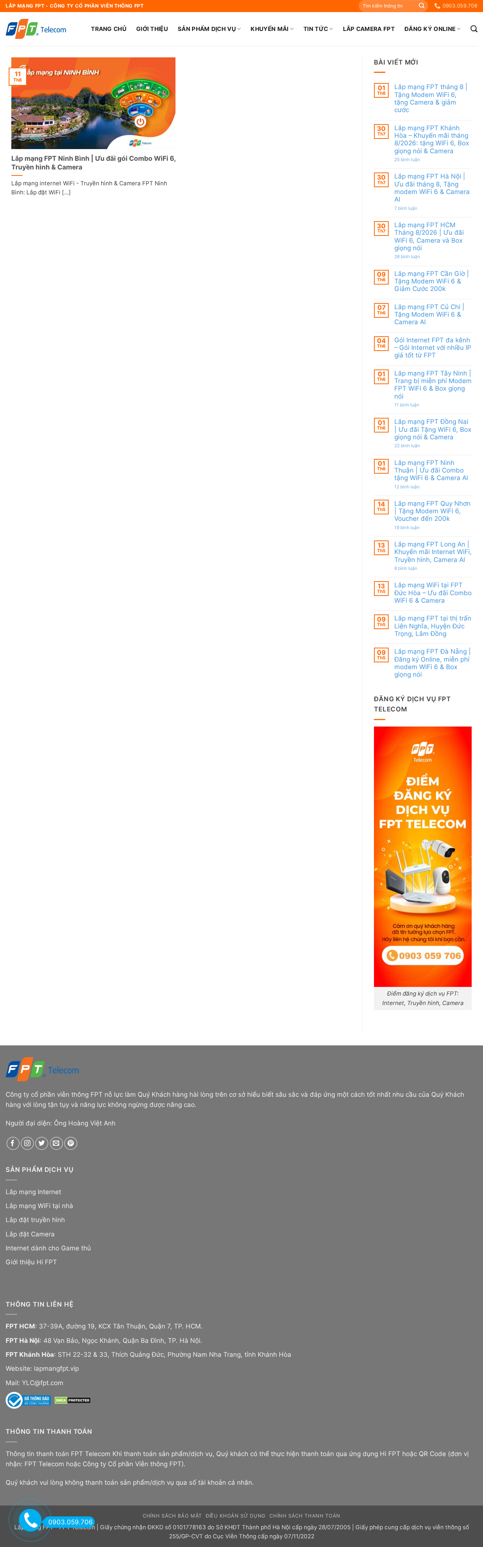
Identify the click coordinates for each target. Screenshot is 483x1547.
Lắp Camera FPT (369, 28)
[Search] (474, 29)
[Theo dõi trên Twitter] (41, 1143)
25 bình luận (415, 159)
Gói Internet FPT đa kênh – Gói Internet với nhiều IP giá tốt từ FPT (432, 347)
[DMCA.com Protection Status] (73, 1400)
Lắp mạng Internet (33, 1192)
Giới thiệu (152, 28)
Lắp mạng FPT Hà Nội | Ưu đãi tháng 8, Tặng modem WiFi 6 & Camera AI (432, 187)
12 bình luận (415, 486)
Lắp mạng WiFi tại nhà (39, 1206)
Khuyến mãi (269, 28)
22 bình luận (415, 445)
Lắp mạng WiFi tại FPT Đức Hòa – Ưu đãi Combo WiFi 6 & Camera (433, 592)
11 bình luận (414, 405)
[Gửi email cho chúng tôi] (56, 1143)
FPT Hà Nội (23, 1340)
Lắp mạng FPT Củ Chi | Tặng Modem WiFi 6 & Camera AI (429, 314)
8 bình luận (414, 568)
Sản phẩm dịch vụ (207, 28)
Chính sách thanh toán (304, 1516)
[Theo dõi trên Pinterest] (70, 1143)
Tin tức (315, 28)
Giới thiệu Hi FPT (31, 1262)
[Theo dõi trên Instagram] (27, 1143)
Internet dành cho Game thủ (48, 1248)
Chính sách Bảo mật (172, 1516)
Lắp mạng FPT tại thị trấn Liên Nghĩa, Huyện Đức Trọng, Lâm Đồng (432, 625)
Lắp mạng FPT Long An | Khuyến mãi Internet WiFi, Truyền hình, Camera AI (433, 551)
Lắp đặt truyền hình (35, 1220)
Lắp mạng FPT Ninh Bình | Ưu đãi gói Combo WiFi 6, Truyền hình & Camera (93, 162)
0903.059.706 (70, 1522)
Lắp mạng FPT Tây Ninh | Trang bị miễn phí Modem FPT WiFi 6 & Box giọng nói (433, 384)
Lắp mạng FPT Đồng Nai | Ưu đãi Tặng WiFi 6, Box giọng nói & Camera (432, 429)
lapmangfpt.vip (56, 1368)
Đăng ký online (430, 28)
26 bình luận (415, 256)
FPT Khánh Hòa (30, 1354)
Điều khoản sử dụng (236, 1516)
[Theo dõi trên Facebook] (13, 1143)
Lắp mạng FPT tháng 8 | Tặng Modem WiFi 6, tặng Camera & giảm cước (431, 98)
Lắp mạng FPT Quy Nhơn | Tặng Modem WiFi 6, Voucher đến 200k (432, 510)
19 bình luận (415, 527)
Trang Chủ (108, 28)
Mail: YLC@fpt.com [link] (34, 1383)
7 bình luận (414, 208)
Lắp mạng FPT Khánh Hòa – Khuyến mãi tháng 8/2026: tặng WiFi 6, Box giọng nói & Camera (431, 139)
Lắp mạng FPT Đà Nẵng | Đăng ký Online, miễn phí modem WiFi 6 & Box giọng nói (432, 663)
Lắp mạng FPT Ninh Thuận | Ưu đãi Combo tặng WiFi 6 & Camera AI (431, 470)
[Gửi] (421, 6)
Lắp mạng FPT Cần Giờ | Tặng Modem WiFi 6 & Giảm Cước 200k (431, 280)
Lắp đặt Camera (30, 1234)
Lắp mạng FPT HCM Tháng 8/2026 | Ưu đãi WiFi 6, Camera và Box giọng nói (429, 236)
